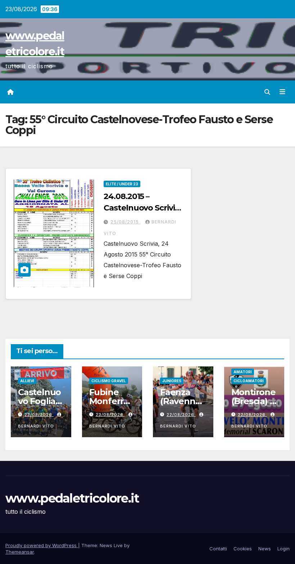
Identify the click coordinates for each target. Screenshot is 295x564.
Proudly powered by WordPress (41, 545)
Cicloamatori (248, 381)
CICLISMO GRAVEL (108, 381)
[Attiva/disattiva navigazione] (282, 92)
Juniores (171, 381)
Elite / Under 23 (122, 184)
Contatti (218, 548)
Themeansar (19, 552)
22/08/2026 (181, 414)
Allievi (27, 381)
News (264, 548)
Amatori (242, 372)
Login (283, 548)
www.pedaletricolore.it (72, 498)
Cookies (242, 548)
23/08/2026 (39, 414)
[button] (267, 92)
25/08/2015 (125, 222)
